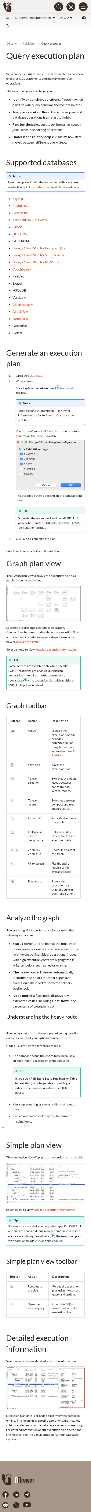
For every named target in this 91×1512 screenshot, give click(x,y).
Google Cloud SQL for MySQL (34, 262)
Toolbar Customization (61, 415)
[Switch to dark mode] (83, 17)
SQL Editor (34, 375)
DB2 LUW (20, 234)
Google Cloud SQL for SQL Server (36, 255)
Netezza (18, 319)
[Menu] (83, 6)
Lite (31, 187)
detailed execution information (55, 649)
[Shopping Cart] (70, 6)
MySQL (18, 199)
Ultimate (62, 187)
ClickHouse (21, 304)
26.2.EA (64, 18)
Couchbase (20, 269)
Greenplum (20, 213)
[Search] (58, 6)
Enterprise (43, 187)
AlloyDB (18, 311)
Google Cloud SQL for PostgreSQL (37, 248)
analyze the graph (28, 641)
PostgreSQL (21, 205)
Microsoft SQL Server (28, 220)
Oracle (17, 227)
